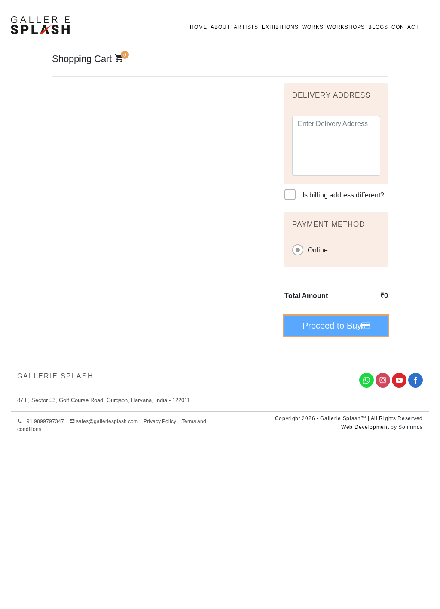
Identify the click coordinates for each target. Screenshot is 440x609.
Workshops (346, 27)
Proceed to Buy (331, 325)
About (220, 27)
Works (313, 27)
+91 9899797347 (43, 421)
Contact (405, 27)
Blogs (378, 27)
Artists (246, 27)
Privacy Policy (160, 421)
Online (318, 250)
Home (198, 27)
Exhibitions (280, 27)
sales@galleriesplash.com (107, 421)
